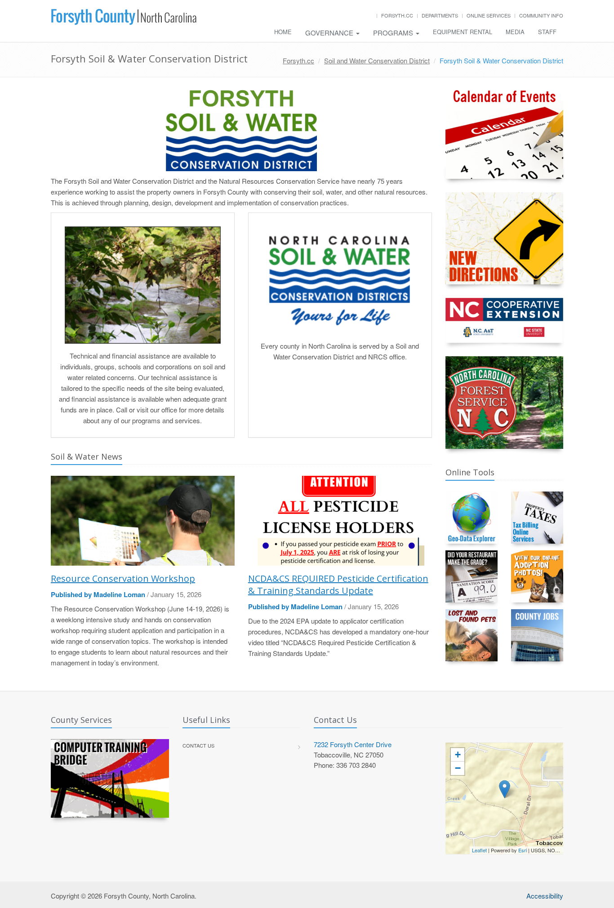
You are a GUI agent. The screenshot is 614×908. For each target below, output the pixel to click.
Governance (330, 32)
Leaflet (479, 850)
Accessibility (544, 895)
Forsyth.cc (397, 15)
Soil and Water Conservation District (377, 60)
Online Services (489, 15)
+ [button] (458, 754)
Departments (440, 15)
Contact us (198, 745)
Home (283, 31)
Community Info (541, 15)
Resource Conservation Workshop (123, 578)
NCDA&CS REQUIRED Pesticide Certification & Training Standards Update (338, 584)
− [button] (458, 768)
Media (515, 31)
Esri (522, 850)
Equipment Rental (462, 31)
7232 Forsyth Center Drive (353, 744)
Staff (547, 31)
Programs (394, 32)
